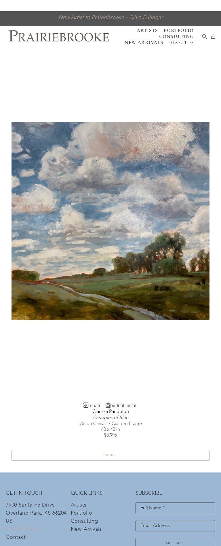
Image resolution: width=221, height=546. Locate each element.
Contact (16, 537)
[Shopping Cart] (213, 36)
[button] (181, 42)
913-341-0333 (22, 529)
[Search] (204, 36)
